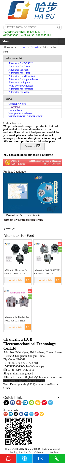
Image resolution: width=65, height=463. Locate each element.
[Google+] (19, 402)
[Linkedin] (25, 402)
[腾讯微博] (50, 402)
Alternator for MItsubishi (21, 76)
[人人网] (26, 414)
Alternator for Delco (19, 66)
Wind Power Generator (20, 85)
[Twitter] (6, 402)
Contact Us (30, 146)
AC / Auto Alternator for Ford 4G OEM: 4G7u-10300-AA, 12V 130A (16, 272)
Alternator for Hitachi (19, 72)
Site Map (54, 452)
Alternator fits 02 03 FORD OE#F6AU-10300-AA (47, 272)
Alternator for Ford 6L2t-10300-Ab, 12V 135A (16, 319)
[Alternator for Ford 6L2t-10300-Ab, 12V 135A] (17, 300)
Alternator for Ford (18, 69)
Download (14, 106)
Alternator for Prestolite (20, 88)
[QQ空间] (37, 402)
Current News (15, 110)
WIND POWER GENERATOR (25, 116)
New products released (20, 113)
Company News (17, 103)
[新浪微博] (44, 402)
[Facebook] (12, 402)
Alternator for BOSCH (20, 63)
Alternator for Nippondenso (23, 79)
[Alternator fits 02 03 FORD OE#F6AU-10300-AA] (47, 253)
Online (34, 215)
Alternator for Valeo (19, 92)
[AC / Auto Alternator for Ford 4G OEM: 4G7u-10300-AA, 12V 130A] (17, 253)
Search (59, 27)
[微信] (31, 402)
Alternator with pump (19, 82)
